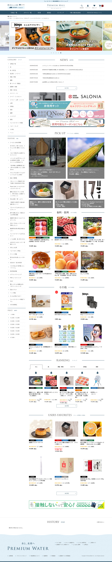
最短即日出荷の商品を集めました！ (17, 229)
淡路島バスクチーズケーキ (36, 442)
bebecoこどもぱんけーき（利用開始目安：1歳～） (40, 347)
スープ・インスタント (16, 96)
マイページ (87, 7)
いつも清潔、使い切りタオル (17, 239)
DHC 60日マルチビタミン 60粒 (63, 314)
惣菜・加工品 (13, 90)
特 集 (39, 13)
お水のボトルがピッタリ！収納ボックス (17, 243)
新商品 (49, 13)
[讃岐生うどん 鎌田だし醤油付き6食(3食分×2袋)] (36, 380)
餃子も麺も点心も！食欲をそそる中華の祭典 (17, 213)
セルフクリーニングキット (61, 479)
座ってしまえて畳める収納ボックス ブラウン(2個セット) (67, 393)
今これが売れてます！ (16, 296)
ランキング (60, 13)
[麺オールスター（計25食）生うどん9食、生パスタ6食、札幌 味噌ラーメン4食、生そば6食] (92, 226)
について (94, 13)
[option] (79, 36)
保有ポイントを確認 (13, 5)
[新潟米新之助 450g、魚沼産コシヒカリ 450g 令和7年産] (92, 465)
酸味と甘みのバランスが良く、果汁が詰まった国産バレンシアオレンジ (17, 193)
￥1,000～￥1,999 (14, 317)
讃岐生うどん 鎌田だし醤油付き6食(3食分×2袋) (36, 393)
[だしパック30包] (92, 260)
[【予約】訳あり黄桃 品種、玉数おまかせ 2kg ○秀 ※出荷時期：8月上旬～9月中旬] (66, 260)
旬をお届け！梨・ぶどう (16, 199)
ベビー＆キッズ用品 (15, 250)
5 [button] (60, 52)
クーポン (10, 18)
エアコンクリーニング (16, 274)
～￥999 (12, 314)
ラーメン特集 (13, 254)
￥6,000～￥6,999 (14, 334)
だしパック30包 (84, 273)
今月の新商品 (13, 304)
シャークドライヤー (35, 18)
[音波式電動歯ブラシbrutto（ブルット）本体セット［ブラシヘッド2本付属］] (40, 465)
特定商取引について (35, 555)
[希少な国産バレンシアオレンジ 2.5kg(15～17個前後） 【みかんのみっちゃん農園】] (92, 429)
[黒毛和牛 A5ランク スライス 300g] (66, 226)
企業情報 (11, 555)
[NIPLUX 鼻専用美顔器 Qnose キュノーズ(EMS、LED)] (92, 333)
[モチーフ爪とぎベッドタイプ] (40, 301)
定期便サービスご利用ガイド (62, 544)
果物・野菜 (13, 77)
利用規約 (53, 555)
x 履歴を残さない (100, 522)
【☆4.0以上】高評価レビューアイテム (17, 267)
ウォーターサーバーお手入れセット (17, 234)
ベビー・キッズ (14, 126)
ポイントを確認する (69, 542)
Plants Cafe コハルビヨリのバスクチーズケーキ (17, 187)
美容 (11, 109)
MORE (67, 88)
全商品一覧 (14, 13)
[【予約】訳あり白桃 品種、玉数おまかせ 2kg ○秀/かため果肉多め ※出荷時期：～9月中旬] (82, 381)
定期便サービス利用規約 (64, 555)
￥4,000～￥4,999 (14, 327)
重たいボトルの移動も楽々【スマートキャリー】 (17, 285)
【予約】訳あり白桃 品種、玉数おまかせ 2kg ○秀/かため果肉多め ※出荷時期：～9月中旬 (81, 393)
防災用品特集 (13, 271)
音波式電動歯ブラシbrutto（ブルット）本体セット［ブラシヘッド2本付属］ (40, 479)
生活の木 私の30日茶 (16, 262)
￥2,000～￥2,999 (14, 321)
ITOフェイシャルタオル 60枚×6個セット (65, 346)
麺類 (11, 80)
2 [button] (53, 52)
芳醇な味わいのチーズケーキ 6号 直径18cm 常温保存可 (40, 274)
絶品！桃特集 (13, 178)
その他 (12, 129)
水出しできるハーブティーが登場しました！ (17, 224)
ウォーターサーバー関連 (16, 122)
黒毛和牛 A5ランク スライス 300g (63, 239)
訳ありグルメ (13, 289)
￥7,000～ (12, 337)
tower (11, 281)
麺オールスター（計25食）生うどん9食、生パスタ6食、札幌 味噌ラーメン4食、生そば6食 (92, 240)
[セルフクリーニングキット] (66, 465)
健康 (11, 113)
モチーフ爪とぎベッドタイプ (36, 314)
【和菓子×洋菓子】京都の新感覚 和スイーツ (17, 203)
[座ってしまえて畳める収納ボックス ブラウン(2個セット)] (67, 380)
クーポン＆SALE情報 (15, 142)
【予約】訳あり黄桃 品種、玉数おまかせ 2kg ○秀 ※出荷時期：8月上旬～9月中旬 (65, 274)
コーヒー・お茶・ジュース (17, 99)
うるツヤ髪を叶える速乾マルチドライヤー (17, 154)
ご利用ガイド (93, 542)
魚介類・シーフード (15, 73)
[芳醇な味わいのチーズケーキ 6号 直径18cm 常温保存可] (40, 260)
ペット (12, 132)
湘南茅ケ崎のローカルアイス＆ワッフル (17, 219)
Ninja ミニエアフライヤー (87, 314)
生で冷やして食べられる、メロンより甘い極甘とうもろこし (17, 147)
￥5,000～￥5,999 (14, 331)
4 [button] (58, 52)
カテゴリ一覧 (27, 13)
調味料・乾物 (13, 86)
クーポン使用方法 (82, 542)
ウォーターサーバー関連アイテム (17, 300)
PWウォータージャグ (15, 277)
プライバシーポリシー (22, 555)
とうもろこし (45, 18)
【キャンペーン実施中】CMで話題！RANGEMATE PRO (17, 182)
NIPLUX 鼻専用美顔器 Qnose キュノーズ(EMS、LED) (91, 347)
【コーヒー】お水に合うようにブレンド (17, 208)
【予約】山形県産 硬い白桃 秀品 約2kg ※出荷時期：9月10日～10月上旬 (41, 240)
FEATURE (13, 138)
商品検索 (82, 7)
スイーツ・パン (14, 93)
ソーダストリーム (18, 18)
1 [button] (51, 52)
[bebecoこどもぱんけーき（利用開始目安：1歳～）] (40, 333)
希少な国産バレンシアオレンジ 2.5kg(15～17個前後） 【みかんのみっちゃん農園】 (92, 443)
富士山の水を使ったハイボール (17, 258)
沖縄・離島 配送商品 (75, 12)
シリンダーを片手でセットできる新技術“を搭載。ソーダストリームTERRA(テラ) (17, 160)
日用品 (12, 106)
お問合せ (86, 544)
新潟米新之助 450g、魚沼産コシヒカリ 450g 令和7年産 (92, 479)
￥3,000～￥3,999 (14, 324)
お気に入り (94, 7)
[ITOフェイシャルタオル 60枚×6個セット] (66, 333)
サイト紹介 (58, 542)
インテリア (13, 116)
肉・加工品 (13, 70)
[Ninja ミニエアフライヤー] (92, 301)
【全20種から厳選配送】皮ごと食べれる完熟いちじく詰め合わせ (17, 167)
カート (101, 7)
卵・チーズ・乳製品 (15, 83)
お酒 (11, 103)
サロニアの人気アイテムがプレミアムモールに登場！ (17, 173)
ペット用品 (13, 292)
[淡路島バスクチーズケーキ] (40, 429)
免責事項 (45, 555)
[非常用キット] (97, 380)
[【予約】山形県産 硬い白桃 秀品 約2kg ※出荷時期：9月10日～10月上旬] (41, 226)
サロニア (26, 18)
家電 (11, 119)
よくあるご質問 (76, 544)
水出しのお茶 (13, 247)
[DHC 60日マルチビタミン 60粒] (66, 301)
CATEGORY (15, 60)
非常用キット (94, 392)
